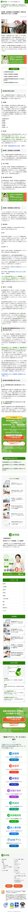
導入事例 (16, 861)
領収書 (4, 592)
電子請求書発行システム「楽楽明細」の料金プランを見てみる (13, 469)
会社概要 (16, 870)
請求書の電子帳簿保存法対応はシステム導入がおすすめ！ (13, 79)
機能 (3, 862)
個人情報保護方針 (18, 882)
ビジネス (4, 610)
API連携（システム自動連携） (7, 866)
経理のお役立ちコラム (21, 4)
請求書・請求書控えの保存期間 (11, 74)
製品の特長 (4, 859)
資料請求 (9, 886)
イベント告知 (17, 867)
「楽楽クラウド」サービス (7, 744)
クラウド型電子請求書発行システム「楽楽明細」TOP (9, 4)
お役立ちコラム (17, 864)
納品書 (4, 589)
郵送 (4, 601)
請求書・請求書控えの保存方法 (11, 76)
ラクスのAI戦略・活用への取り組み (20, 876)
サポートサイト (17, 878)
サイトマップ (17, 869)
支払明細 (4, 586)
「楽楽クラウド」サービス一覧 (20, 873)
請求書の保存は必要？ (9, 72)
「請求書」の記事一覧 (4, 6)
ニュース (16, 865)
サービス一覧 (17, 872)
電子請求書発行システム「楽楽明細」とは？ (11, 462)
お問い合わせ (18, 886)
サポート (16, 862)
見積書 (4, 595)
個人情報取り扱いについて (19, 880)
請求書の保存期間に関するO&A (11, 82)
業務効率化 (5, 607)
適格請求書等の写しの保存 (14, 146)
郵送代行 (4, 868)
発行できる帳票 (5, 865)
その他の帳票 (5, 598)
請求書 (4, 583)
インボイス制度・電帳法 (19, 859)
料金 (3, 861)
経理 (4, 604)
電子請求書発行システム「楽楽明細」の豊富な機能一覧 (13, 465)
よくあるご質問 (5, 870)
